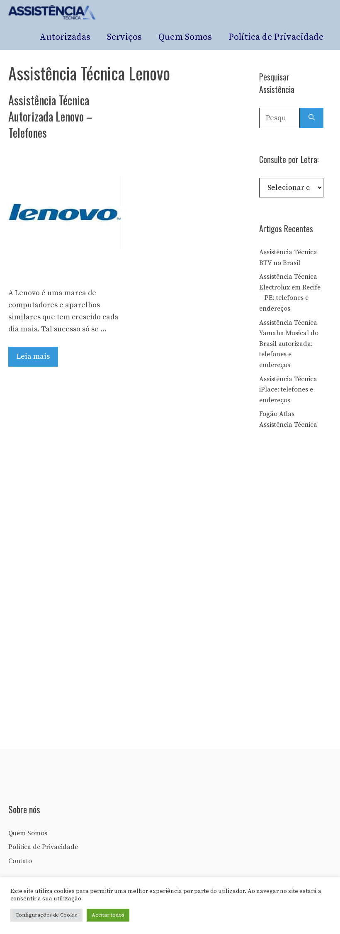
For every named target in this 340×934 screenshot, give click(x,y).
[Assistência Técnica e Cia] (52, 12)
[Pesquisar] (311, 118)
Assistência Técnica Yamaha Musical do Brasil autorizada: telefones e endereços (288, 344)
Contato (20, 861)
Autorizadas (64, 37)
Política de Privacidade (275, 37)
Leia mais (33, 356)
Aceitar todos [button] (108, 915)
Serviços (124, 37)
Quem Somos (185, 37)
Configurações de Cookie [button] (46, 915)
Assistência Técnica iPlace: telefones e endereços (288, 389)
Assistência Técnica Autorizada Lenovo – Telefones (50, 116)
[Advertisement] (299, 579)
